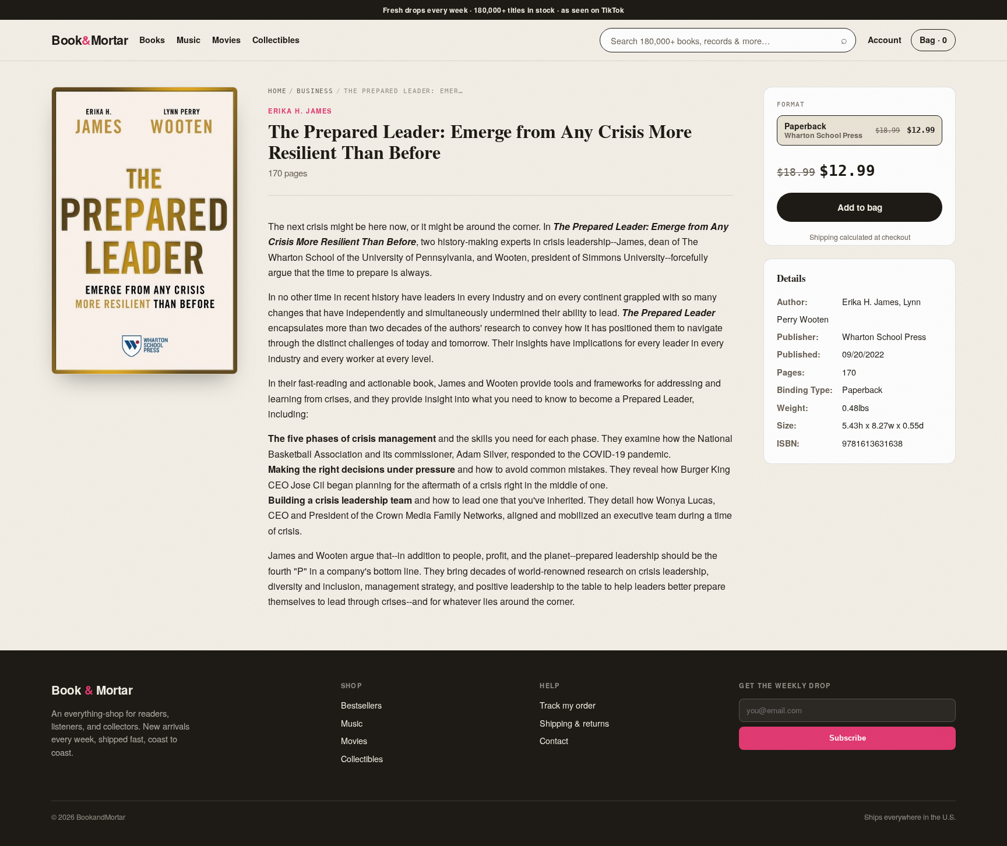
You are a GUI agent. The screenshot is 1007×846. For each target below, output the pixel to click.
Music (188, 39)
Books (152, 39)
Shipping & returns (574, 723)
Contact (554, 740)
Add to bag (859, 207)
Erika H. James (300, 110)
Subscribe (847, 738)
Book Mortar (89, 40)
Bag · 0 (933, 39)
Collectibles (276, 39)
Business (315, 91)
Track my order (568, 705)
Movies (226, 39)
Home (277, 91)
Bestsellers (361, 705)
